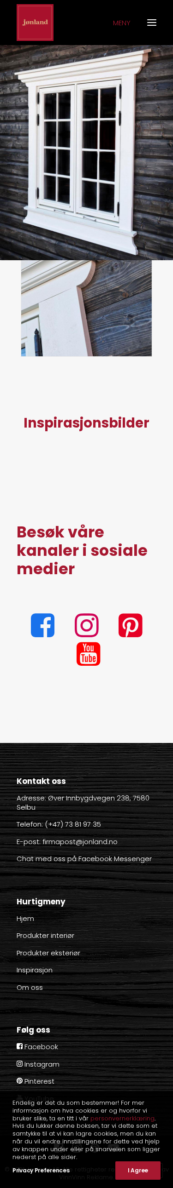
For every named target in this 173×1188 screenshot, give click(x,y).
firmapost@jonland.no (80, 841)
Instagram (41, 1064)
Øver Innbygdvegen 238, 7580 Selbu (83, 802)
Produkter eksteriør (48, 953)
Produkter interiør (45, 935)
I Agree (138, 1170)
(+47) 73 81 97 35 (73, 824)
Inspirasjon (35, 970)
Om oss (30, 987)
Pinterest (38, 1081)
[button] (42, 635)
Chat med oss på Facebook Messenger (84, 858)
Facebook (40, 1046)
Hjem (25, 918)
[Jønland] (35, 22)
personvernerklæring (122, 1118)
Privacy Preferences (40, 1170)
